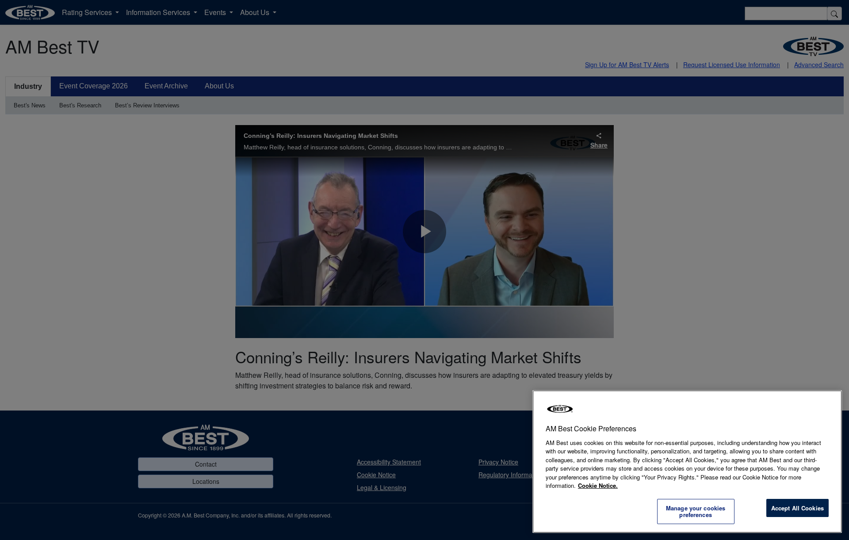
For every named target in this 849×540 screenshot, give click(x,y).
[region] (687, 461)
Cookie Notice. (598, 485)
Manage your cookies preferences (695, 511)
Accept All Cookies (797, 508)
